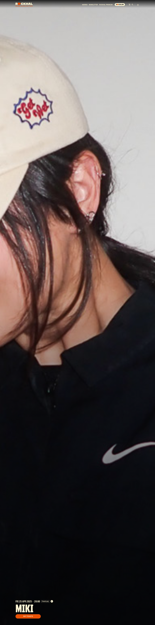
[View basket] (129, 5)
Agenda (85, 5)
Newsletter (93, 5)
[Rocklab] (120, 4)
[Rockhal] (24, 5)
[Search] (132, 5)
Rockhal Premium (106, 5)
